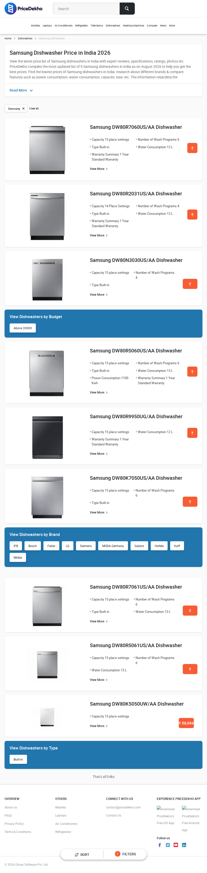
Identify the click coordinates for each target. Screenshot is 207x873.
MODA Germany (113, 546)
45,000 (192, 216)
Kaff (177, 546)
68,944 (190, 612)
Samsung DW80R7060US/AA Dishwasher (136, 127)
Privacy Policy (14, 824)
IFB (16, 546)
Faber (51, 546)
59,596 (192, 149)
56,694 (186, 723)
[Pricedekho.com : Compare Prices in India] (27, 9)
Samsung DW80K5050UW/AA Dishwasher (137, 703)
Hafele (159, 546)
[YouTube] (176, 845)
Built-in (18, 759)
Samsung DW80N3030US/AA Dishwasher (136, 260)
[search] (127, 9)
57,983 (190, 670)
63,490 (192, 373)
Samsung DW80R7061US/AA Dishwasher (136, 586)
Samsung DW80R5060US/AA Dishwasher (136, 350)
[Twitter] (168, 845)
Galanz (139, 546)
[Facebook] (160, 845)
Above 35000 (23, 328)
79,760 (192, 434)
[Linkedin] (184, 845)
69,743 (190, 503)
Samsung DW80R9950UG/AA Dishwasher (136, 416)
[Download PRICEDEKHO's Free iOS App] (167, 816)
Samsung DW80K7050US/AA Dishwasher (136, 477)
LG (67, 546)
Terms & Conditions (18, 832)
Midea (18, 557)
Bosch (33, 546)
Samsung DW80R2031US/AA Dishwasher (136, 193)
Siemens (86, 546)
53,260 (190, 285)
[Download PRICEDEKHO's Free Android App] (192, 819)
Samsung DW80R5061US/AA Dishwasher (136, 645)
